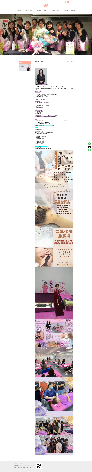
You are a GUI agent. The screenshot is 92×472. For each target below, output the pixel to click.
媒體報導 (19, 10)
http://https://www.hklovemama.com (44, 148)
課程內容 (46, 10)
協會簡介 (26, 10)
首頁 (68, 61)
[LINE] (89, 150)
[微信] (89, 143)
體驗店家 (32, 10)
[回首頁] (45, 5)
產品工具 (59, 10)
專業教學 (39, 10)
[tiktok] (89, 147)
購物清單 (73, 10)
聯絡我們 (66, 10)
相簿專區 (53, 10)
